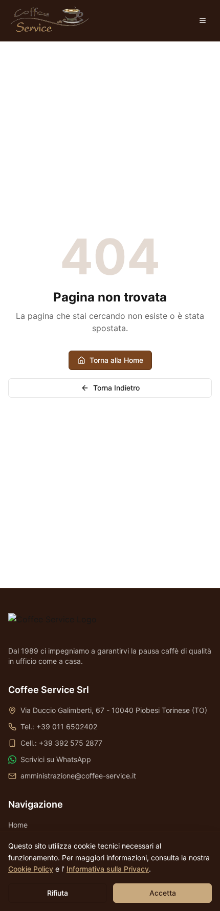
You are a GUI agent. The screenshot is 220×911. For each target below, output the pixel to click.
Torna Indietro (116, 387)
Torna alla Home (116, 360)
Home (18, 824)
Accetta (162, 892)
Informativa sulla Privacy (108, 868)
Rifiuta (57, 892)
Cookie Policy (30, 868)
